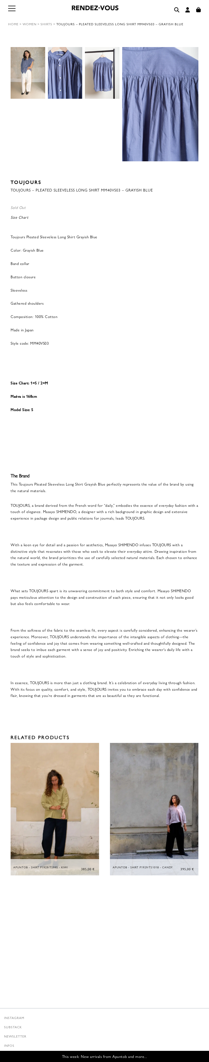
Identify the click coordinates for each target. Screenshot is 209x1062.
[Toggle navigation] (12, 11)
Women (29, 23)
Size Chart (19, 217)
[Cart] (198, 10)
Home (13, 23)
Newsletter (15, 1036)
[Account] (187, 10)
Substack (13, 1026)
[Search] (177, 10)
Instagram (14, 1017)
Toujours (26, 181)
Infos (9, 1045)
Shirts (46, 23)
